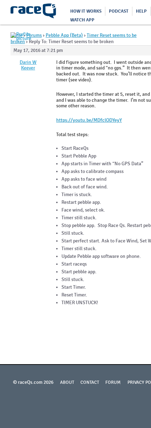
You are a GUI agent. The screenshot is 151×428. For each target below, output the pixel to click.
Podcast (119, 11)
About (67, 382)
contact (89, 382)
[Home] (33, 12)
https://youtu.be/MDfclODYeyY (89, 120)
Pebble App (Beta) (64, 35)
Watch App (82, 20)
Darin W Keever (28, 65)
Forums (34, 35)
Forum (113, 382)
